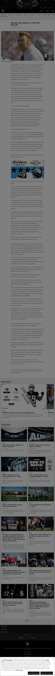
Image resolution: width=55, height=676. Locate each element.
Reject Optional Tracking (46, 673)
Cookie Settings (19, 670)
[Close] (52, 659)
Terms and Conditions (7, 660)
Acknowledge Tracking (34, 673)
